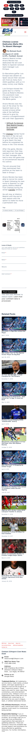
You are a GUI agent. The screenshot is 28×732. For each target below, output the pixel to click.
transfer (11, 190)
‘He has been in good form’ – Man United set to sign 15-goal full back (13, 398)
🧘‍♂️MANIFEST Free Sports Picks (14, 15)
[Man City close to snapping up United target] (14, 457)
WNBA (6, 8)
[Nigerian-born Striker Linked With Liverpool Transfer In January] (14, 502)
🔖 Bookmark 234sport (14, 2)
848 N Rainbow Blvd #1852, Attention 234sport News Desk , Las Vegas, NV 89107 (14, 669)
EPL (14, 11)
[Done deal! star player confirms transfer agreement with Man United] (14, 568)
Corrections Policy (6, 645)
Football (12, 56)
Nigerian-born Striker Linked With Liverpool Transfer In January (13, 510)
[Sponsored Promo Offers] (9, 22)
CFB (12, 8)
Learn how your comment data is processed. (12, 299)
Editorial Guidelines (18, 645)
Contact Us (4, 647)
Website (4, 267)
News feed (11, 643)
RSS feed (4, 643)
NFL (11, 5)
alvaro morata (8, 210)
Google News (9, 676)
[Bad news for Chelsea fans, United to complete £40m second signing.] (14, 479)
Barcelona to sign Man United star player (14, 331)
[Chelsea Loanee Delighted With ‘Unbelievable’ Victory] (14, 412)
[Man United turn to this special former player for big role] (14, 345)
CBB (17, 8)
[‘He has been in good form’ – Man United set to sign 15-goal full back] (14, 389)
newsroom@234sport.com (13, 658)
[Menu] (25, 32)
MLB (16, 5)
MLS (22, 8)
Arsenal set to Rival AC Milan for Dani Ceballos (13, 532)
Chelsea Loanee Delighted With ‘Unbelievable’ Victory (12, 420)
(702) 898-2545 (10, 663)
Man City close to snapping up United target (12, 465)
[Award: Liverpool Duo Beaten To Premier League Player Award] (14, 546)
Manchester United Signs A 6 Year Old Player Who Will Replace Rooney (13, 443)
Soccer (20, 56)
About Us (18, 643)
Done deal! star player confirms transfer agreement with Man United (13, 577)
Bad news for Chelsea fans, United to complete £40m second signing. (14, 488)
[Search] (15, 32)
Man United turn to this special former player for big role (13, 353)
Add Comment (6, 274)
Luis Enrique (19, 210)
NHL (22, 5)
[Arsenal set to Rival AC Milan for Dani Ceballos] (14, 524)
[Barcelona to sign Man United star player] (14, 323)
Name (4, 259)
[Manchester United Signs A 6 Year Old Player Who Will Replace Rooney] (14, 434)
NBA (6, 5)
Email (4, 252)
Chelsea (9, 134)
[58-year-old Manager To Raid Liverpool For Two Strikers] (14, 367)
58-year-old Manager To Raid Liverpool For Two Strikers (12, 375)
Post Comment (9, 292)
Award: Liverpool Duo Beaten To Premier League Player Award (13, 554)
